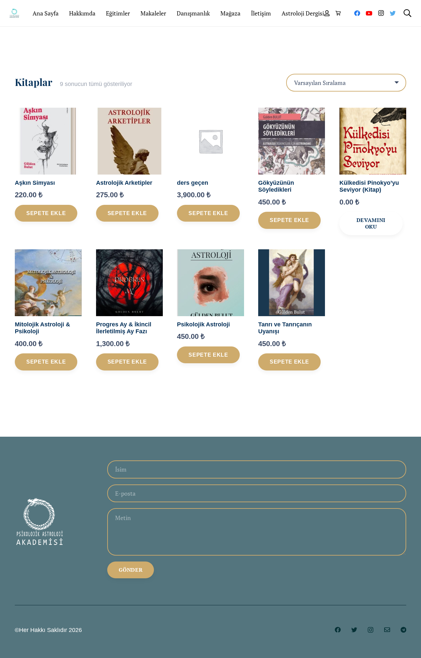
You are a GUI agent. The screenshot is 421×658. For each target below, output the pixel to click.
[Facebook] (357, 13)
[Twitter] (393, 13)
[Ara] (407, 13)
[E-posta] (387, 630)
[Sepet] (338, 13)
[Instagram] (381, 13)
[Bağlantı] (14, 13)
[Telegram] (403, 630)
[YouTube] (369, 13)
